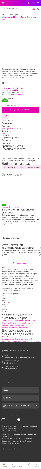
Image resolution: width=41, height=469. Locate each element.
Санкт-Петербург (7, 338)
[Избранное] (33, 3)
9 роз (14, 321)
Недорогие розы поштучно (19, 327)
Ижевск (4, 337)
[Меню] (38, 3)
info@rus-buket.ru (10, 369)
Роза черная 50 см (9, 129)
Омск (24, 341)
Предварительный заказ (20, 109)
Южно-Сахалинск (10, 9)
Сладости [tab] (11, 167)
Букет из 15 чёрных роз (10, 206)
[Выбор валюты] (29, 9)
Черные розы (13, 325)
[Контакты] (38, 9)
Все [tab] (4, 167)
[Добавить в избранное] (5, 116)
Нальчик (22, 339)
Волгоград (18, 341)
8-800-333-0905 (9, 363)
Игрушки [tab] (21, 167)
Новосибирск (14, 339)
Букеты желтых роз (17, 323)
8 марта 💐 (6, 302)
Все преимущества (21, 263)
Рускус (4, 133)
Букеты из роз (7, 321)
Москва (11, 341)
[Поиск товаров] (29, 3)
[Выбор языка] (33, 9)
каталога (20, 95)
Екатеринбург (31, 341)
